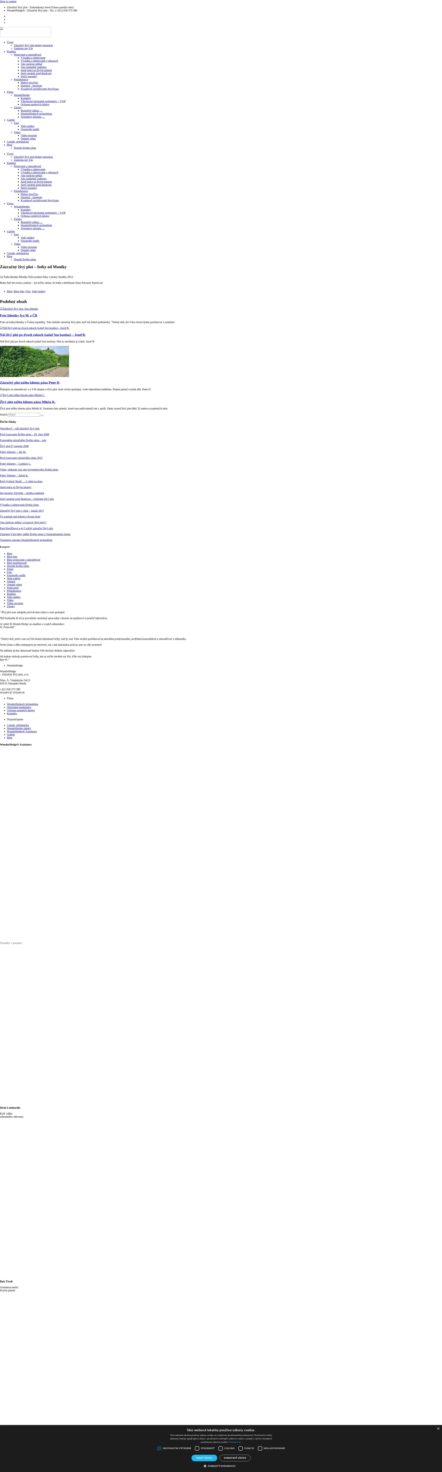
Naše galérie (13, 578)
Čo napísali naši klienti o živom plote (20, 516)
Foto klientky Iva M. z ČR (18, 315)
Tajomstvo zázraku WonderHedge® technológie (26, 540)
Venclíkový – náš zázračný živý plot (19, 428)
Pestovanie (13, 587)
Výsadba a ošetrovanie (33, 57)
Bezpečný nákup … (31, 110)
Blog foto (19, 291)
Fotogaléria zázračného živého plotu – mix (23, 440)
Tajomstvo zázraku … (33, 116)
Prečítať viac (235, 1442)
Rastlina (11, 51)
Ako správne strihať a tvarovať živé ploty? (23, 522)
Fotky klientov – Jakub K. (14, 475)
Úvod (10, 42)
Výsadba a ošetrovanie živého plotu (19, 504)
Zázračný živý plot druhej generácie (33, 45)
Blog (9, 144)
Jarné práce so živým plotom (36, 70)
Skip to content (8, 1)
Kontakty (26, 98)
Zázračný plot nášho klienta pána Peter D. (30, 382)
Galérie (11, 119)
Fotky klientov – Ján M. (13, 452)
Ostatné (11, 581)
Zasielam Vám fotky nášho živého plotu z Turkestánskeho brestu (35, 534)
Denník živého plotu (25, 147)
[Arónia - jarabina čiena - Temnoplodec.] (275, 849)
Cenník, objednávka (18, 141)
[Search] (42, 415)
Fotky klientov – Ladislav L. (15, 463)
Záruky (18, 107)
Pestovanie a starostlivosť (27, 54)
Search (3, 414)
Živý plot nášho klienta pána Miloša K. (28, 402)
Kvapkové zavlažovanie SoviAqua (40, 88)
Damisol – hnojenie (31, 85)
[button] (221, 1466)
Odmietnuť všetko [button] (235, 1457)
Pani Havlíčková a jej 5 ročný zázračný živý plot (26, 528)
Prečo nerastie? (29, 76)
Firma (10, 91)
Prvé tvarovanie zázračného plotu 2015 (21, 457)
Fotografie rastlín (30, 129)
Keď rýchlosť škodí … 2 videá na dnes (21, 481)
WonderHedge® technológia (36, 113)
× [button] (438, 1428)
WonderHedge (22, 95)
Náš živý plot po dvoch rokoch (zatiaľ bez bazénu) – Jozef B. (43, 335)
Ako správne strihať (31, 64)
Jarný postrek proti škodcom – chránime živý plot (27, 499)
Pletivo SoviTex (29, 82)
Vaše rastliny (28, 126)
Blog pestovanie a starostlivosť (23, 559)
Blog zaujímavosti (17, 562)
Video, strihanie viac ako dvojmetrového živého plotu (29, 469)
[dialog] (221, 1448)
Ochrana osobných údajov (35, 104)
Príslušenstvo (21, 79)
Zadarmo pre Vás (23, 48)
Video (17, 132)
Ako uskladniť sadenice (34, 67)
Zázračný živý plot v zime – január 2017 (22, 510)
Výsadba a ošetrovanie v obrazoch (39, 60)
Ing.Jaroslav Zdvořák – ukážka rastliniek (22, 493)
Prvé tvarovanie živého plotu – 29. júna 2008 (24, 434)
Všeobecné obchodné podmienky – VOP (43, 101)
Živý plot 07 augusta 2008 (14, 446)
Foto (16, 123)
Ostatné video (28, 138)
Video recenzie (29, 135)
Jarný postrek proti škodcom (36, 73)
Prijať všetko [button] (204, 1457)
